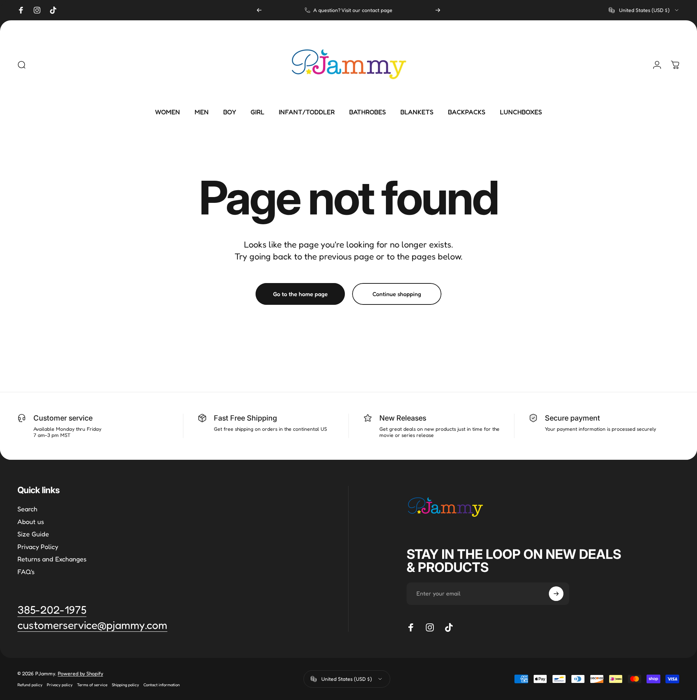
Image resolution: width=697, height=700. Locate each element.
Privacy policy (60, 684)
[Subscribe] (556, 593)
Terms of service (92, 684)
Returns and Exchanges (51, 559)
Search (27, 509)
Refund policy (29, 684)
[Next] (438, 10)
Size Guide (33, 534)
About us (30, 521)
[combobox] (644, 10)
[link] (92, 625)
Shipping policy (125, 684)
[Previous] (259, 10)
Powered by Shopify (80, 673)
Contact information (161, 684)
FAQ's (25, 572)
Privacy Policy (37, 546)
